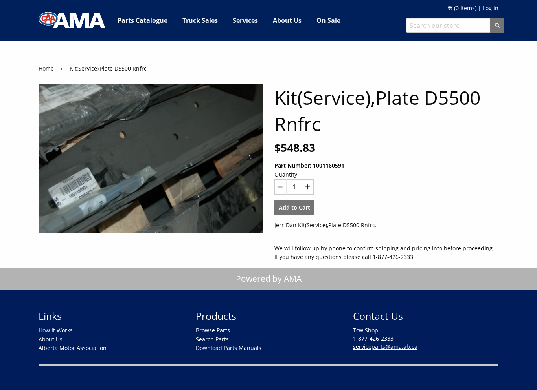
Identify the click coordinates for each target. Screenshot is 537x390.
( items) (464, 8)
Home (46, 68)
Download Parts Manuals (228, 348)
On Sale (328, 20)
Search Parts (212, 339)
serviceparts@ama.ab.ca (385, 346)
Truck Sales (200, 20)
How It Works (56, 330)
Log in (490, 8)
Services (245, 20)
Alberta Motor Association (73, 348)
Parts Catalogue (142, 20)
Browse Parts (213, 330)
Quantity (285, 174)
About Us (287, 20)
